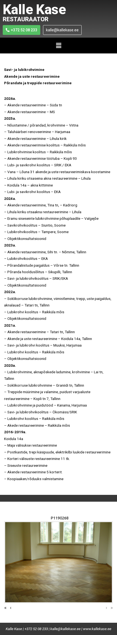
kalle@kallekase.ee (65, 629)
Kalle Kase (34, 9)
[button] (58, 45)
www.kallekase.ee (97, 629)
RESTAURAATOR (25, 19)
